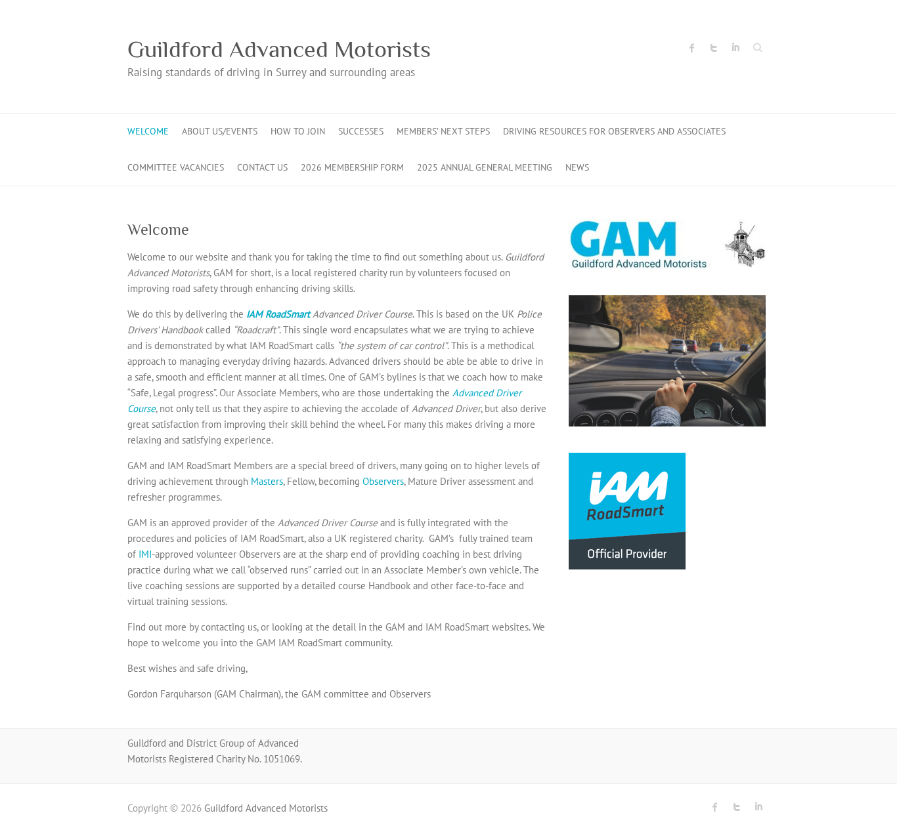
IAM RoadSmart (278, 314)
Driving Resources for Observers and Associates (614, 131)
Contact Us (262, 167)
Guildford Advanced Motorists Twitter (714, 48)
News (577, 167)
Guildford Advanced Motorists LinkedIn (735, 48)
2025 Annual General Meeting (484, 167)
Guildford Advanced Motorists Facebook (692, 48)
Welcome (148, 131)
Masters (267, 481)
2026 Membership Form (352, 167)
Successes (360, 131)
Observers (383, 481)
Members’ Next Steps (443, 131)
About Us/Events (219, 131)
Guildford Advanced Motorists (279, 49)
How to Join (298, 131)
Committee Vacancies (175, 167)
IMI (145, 554)
